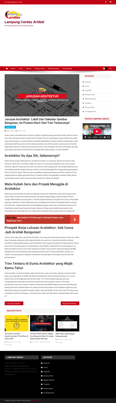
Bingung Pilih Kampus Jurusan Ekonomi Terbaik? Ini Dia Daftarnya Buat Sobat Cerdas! (71, 303)
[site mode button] (105, 68)
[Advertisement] (58, 47)
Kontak (28, 68)
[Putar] (85, 137)
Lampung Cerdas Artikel (24, 22)
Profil (21, 68)
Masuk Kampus (53, 68)
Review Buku (67, 68)
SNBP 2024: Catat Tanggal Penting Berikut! (65, 335)
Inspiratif (88, 90)
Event (87, 86)
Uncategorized (90, 111)
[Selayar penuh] (108, 137)
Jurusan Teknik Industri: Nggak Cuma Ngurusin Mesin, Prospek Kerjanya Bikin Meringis (15, 303)
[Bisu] (105, 137)
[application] (97, 131)
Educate (88, 82)
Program (88, 103)
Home (13, 68)
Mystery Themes (36, 400)
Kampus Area (40, 68)
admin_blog (21, 131)
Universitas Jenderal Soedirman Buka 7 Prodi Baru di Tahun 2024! (16, 336)
